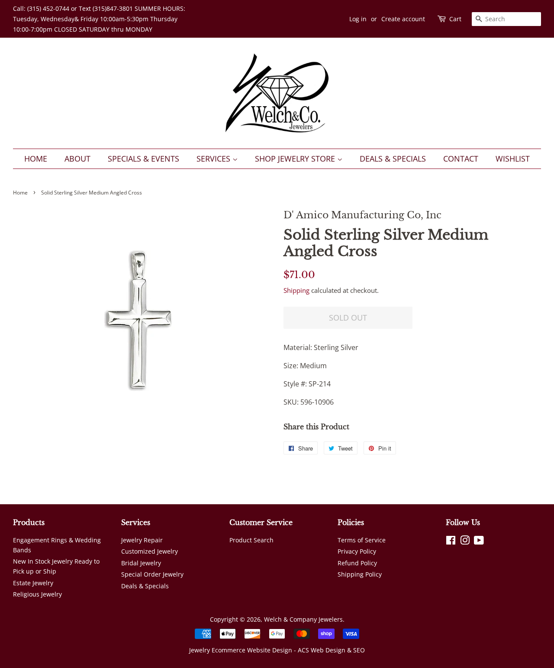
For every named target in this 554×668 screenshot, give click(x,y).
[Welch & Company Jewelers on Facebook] (451, 542)
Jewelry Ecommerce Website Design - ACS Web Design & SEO (277, 650)
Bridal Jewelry (141, 563)
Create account (403, 19)
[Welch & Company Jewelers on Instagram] (465, 542)
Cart (455, 19)
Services (214, 158)
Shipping (296, 290)
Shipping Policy (360, 574)
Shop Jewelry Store (296, 158)
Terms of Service (362, 540)
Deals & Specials (393, 158)
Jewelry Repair (142, 540)
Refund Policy (357, 563)
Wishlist (513, 158)
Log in (358, 19)
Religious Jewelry (37, 594)
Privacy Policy (357, 551)
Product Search (251, 540)
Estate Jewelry (33, 583)
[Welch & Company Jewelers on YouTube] (479, 542)
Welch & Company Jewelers (303, 619)
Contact (460, 158)
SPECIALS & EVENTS (143, 158)
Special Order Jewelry (152, 574)
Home (35, 158)
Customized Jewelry (149, 551)
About (77, 158)
